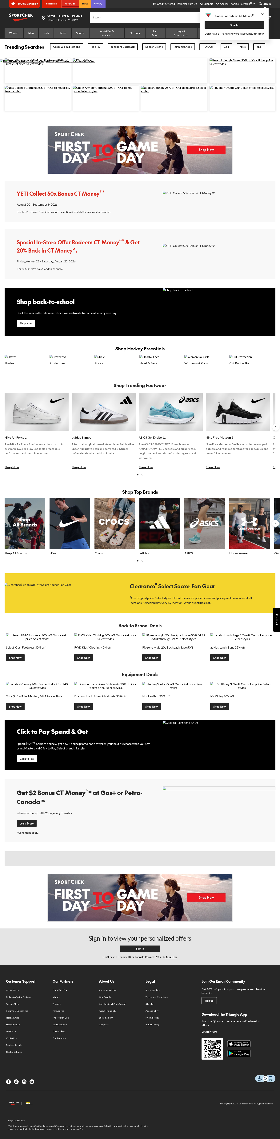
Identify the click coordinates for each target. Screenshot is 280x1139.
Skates (9, 363)
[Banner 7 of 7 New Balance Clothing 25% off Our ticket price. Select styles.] (38, 91)
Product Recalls (14, 1045)
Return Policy (152, 1024)
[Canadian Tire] (52, 4)
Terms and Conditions (157, 997)
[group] (37, 431)
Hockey (95, 46)
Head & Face (148, 363)
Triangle (57, 1004)
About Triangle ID (107, 1010)
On (276, 553)
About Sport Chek (108, 990)
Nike (243, 46)
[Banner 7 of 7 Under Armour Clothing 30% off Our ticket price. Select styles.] (106, 91)
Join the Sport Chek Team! (112, 1004)
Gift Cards (11, 1031)
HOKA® (207, 46)
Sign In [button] (267, 3)
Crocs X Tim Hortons (66, 46)
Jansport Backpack (123, 46)
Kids (46, 33)
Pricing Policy (152, 1017)
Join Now (258, 33)
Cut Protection (239, 363)
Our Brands (105, 997)
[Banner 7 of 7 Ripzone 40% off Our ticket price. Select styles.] (242, 87)
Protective (57, 363)
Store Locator (13, 1024)
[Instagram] (24, 1081)
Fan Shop (155, 32)
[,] (275, 523)
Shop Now (26, 323)
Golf (226, 46)
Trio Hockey (59, 1031)
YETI (259, 46)
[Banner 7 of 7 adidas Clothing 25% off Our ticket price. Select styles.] (174, 91)
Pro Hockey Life (61, 1017)
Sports (80, 33)
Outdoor (135, 33)
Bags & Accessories (181, 32)
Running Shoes (183, 46)
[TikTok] (16, 1081)
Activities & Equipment (107, 32)
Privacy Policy (153, 990)
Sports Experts (60, 1024)
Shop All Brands (16, 553)
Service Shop (12, 1004)
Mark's (56, 997)
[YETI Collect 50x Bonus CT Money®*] (219, 201)
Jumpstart (104, 1024)
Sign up (209, 1000)
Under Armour (239, 553)
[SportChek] (70, 4)
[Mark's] (85, 4)
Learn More (27, 823)
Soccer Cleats (154, 46)
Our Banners (59, 1038)
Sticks (98, 363)
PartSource (58, 1010)
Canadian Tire (60, 990)
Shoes (62, 33)
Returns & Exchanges (17, 1010)
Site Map (150, 1004)
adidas (144, 553)
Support (208, 3)
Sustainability (106, 1017)
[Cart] (269, 17)
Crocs (98, 553)
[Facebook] (8, 1081)
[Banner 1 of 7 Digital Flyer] (82, 60)
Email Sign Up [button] (189, 3)
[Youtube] (32, 1081)
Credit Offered (166, 3)
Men (31, 33)
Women (13, 33)
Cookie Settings (14, 1051)
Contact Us (11, 1038)
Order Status (12, 990)
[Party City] (98, 4)
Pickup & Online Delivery (18, 997)
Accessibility (152, 1010)
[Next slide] (275, 427)
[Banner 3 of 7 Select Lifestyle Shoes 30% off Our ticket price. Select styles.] (243, 64)
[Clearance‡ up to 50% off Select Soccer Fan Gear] (61, 593)
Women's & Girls (196, 363)
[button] (137, 474)
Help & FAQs (12, 1017)
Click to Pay (27, 758)
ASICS (188, 553)
